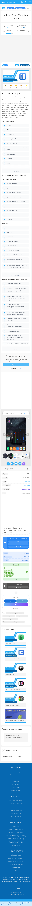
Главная (3, 904)
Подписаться (16, 365)
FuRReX (9, 27)
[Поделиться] (23, 463)
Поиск (26, 1)
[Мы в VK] (10, 601)
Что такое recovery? (16, 804)
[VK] (12, 463)
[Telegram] (8, 463)
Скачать (25, 65)
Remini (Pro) (16, 845)
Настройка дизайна (22, 616)
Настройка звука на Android (10, 619)
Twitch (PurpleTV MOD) (16, 842)
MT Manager (16, 784)
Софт (16, 904)
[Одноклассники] (16, 463)
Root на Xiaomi (16, 816)
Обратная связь (16, 855)
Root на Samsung (16, 813)
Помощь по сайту (16, 775)
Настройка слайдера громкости (15, 613)
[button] (28, 419)
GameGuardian (16, 791)
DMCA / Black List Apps (16, 865)
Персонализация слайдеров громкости (13, 622)
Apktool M (16, 781)
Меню (30, 1)
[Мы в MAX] (16, 604)
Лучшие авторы (16, 772)
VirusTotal (15, 565)
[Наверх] (16, 592)
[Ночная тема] (22, 2)
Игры (9, 904)
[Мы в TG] (22, 601)
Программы (10, 8)
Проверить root (16, 807)
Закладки (22, 904)
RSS (16, 871)
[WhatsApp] (19, 463)
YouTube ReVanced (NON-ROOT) (16, 836)
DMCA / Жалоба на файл (16, 861)
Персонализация (20, 8)
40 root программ (16, 810)
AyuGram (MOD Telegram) (16, 829)
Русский (27, 481)
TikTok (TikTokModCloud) (16, 839)
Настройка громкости (9, 616)
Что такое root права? (16, 801)
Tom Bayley (27, 485)
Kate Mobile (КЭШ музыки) (16, 832)
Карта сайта (16, 868)
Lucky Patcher (16, 787)
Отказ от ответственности (16, 858)
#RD (4, 8)
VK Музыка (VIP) (16, 826)
